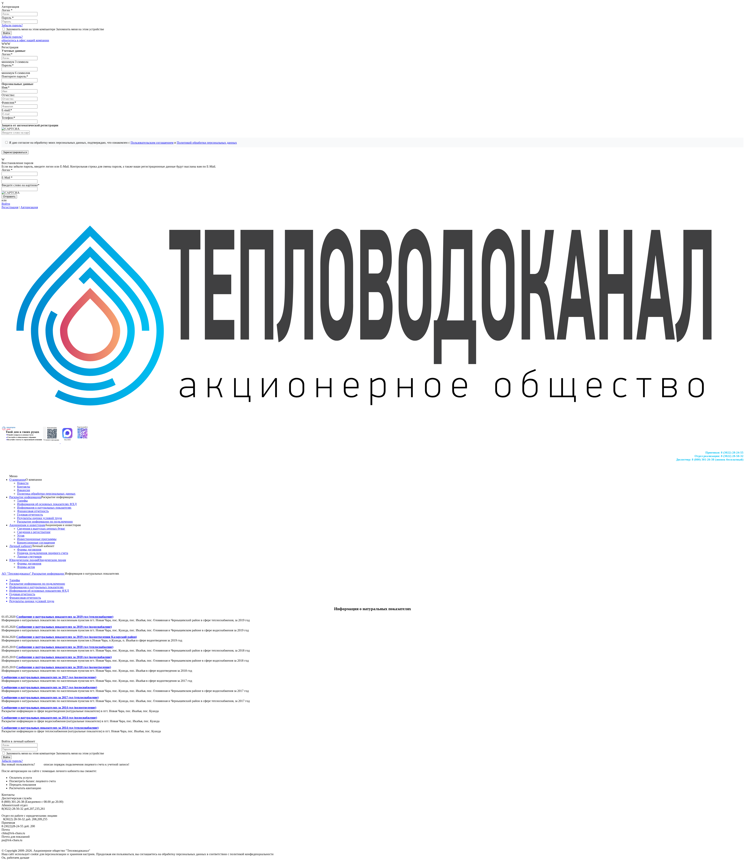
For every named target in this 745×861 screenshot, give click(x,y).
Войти (6, 203)
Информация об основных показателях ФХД (47, 504)
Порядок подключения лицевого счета (42, 553)
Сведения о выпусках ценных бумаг (41, 528)
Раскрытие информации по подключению (45, 521)
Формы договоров (29, 549)
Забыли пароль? (12, 25)
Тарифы (22, 500)
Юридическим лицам (23, 560)
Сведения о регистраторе (33, 532)
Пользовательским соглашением (152, 142)
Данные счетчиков (29, 556)
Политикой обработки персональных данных (207, 142)
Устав (20, 535)
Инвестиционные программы (36, 539)
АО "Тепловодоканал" (17, 573)
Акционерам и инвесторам (27, 525)
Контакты (23, 486)
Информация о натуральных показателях (44, 507)
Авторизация (29, 207)
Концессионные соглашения (36, 542)
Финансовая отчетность (33, 511)
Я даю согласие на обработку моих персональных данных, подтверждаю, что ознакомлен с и (123, 142)
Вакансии (23, 490)
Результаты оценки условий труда (39, 518)
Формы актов (26, 567)
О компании (17, 479)
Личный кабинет (20, 546)
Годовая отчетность (30, 514)
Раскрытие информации (25, 497)
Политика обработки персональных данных (46, 493)
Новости (23, 483)
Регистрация (10, 207)
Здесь (39, 764)
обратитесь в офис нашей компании (25, 40)
